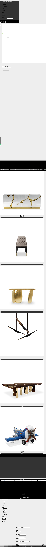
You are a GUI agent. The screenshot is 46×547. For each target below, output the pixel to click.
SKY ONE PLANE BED (22, 451)
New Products (4, 506)
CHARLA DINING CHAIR (22, 262)
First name (17, 534)
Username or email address (19, 527)
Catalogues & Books (4, 14)
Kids (2, 33)
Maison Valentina (5, 510)
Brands (3, 507)
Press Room (3, 17)
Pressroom (3, 521)
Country (17, 541)
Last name (17, 535)
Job (17, 537)
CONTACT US (4, 1)
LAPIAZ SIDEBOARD (22, 215)
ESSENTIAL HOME (4, 10)
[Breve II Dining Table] (24, 159)
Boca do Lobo (22, 216)
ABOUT (2, 1)
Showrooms (3, 12)
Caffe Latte (9, 67)
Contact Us (3, 522)
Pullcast (4, 515)
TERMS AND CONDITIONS (5, 66)
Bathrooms (4, 505)
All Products (3, 29)
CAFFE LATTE (4, 8)
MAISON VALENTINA (5, 6)
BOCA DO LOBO (4, 4)
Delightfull (4, 513)
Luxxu (22, 263)
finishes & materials (23, 493)
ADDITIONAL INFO (4, 65)
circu (22, 452)
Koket (4, 511)
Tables (4, 503)
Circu (3, 509)
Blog (2, 520)
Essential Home (5, 514)
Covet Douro (4, 517)
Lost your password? (18, 531)
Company (17, 538)
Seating (2, 31)
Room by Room (3, 15)
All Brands (4, 3)
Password (17, 528)
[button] (1, 467)
